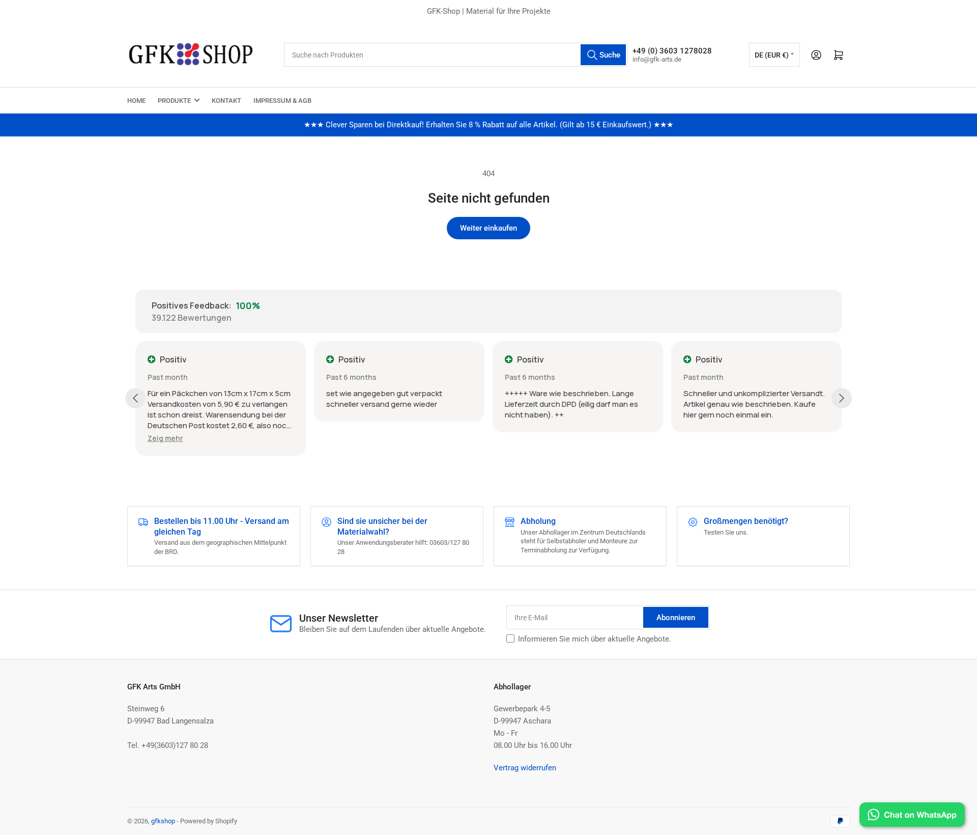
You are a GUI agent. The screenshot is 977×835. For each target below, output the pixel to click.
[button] (165, 438)
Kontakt (226, 100)
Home (136, 100)
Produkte (174, 100)
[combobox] (455, 55)
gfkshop (163, 821)
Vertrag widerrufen (525, 767)
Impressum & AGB (282, 100)
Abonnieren (675, 617)
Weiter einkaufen (488, 228)
